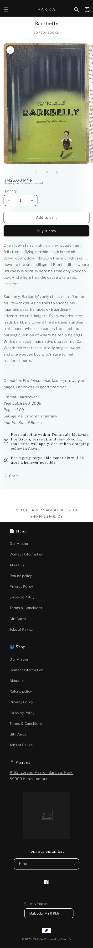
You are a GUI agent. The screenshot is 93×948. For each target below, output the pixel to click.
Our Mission (19, 543)
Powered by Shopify (58, 939)
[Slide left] (36, 172)
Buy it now (46, 231)
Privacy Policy (21, 586)
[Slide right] (57, 172)
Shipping (9, 183)
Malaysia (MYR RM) (44, 913)
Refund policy (21, 576)
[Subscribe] (73, 863)
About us (17, 565)
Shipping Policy (22, 597)
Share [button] (14, 476)
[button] (6, 9)
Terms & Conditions (26, 608)
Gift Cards (18, 619)
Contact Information (26, 554)
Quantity (10, 191)
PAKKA (38, 939)
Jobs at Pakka (21, 629)
